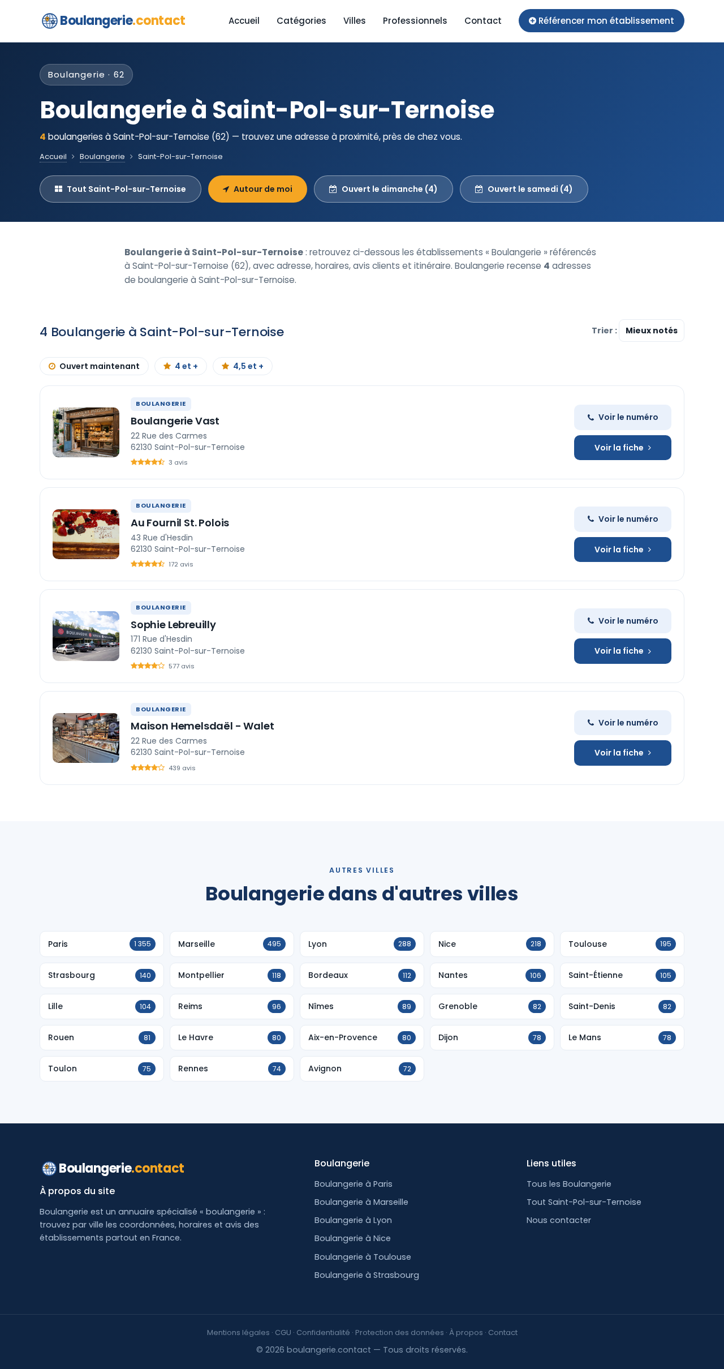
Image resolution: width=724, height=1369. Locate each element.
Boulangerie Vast (175, 421)
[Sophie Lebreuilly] (86, 636)
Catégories (301, 21)
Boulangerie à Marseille (361, 1202)
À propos (466, 1332)
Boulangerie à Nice (352, 1238)
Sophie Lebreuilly (173, 624)
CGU (283, 1332)
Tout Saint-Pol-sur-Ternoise (126, 189)
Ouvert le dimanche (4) (390, 189)
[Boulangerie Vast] (86, 432)
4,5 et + (248, 366)
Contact (483, 21)
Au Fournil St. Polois (180, 523)
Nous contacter (559, 1220)
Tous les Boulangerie (569, 1184)
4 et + (186, 366)
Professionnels (415, 21)
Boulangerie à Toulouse (362, 1257)
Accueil (244, 21)
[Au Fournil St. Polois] (86, 534)
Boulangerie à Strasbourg (366, 1275)
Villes (354, 21)
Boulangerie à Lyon (353, 1220)
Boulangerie (123, 20)
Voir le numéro (628, 417)
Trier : (605, 330)
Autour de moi (263, 189)
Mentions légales (238, 1332)
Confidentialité (323, 1332)
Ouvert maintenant (99, 366)
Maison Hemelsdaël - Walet (202, 726)
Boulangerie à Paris (353, 1184)
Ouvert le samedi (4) (530, 189)
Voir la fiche (619, 447)
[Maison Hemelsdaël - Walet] (86, 738)
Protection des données (399, 1332)
